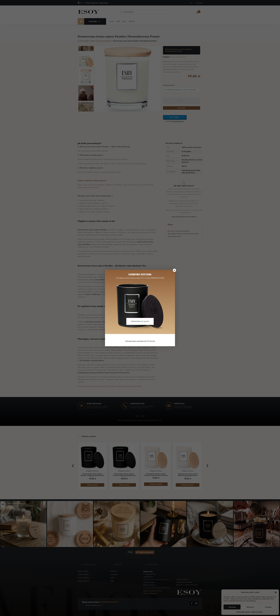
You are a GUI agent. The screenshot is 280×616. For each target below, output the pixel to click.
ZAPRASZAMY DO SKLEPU (140, 321)
